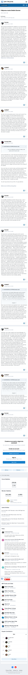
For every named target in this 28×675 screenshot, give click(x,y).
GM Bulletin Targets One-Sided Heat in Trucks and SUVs (12, 523)
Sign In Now (14, 462)
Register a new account (14, 453)
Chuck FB (8, 540)
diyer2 (9, 654)
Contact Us (15, 670)
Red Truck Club (8, 599)
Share (7, 470)
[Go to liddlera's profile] (8, 500)
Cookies (20, 670)
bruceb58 (8, 560)
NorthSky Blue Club (10, 612)
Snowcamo (8, 533)
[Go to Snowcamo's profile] (3, 532)
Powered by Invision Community (14, 673)
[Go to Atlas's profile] (6, 646)
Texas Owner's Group (10, 608)
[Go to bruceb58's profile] (3, 560)
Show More (14, 659)
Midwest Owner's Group (11, 617)
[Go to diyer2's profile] (6, 655)
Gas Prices (7, 552)
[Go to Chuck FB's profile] (3, 540)
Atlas (9, 645)
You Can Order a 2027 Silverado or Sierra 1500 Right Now (13, 510)
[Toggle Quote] (3, 146)
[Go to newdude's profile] (6, 642)
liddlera (11, 501)
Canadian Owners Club (10, 595)
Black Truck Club (9, 586)
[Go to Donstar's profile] (2, 23)
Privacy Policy (9, 670)
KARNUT (7, 553)
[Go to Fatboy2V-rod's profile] (3, 567)
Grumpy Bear (11, 637)
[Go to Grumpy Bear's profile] (2, 142)
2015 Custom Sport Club (11, 621)
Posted (8, 23)
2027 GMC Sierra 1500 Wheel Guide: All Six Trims (11, 514)
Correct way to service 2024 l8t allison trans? (14, 539)
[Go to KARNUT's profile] (2, 68)
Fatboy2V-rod (8, 569)
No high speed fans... (9, 531)
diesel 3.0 (7, 604)
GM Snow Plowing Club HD (11, 625)
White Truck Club (9, 591)
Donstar (3, 16)
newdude (10, 641)
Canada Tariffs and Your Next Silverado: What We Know (12, 518)
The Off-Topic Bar (10, 17)
